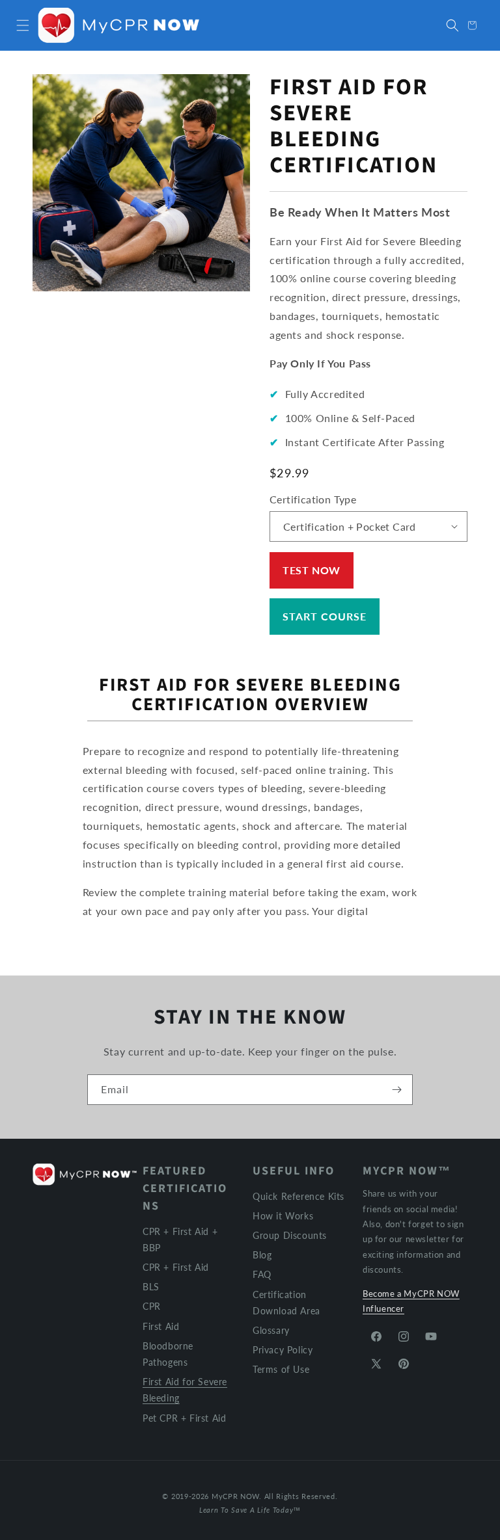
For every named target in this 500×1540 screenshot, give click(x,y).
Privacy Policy (282, 1349)
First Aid (161, 1326)
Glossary (271, 1330)
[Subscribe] (396, 1090)
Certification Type (313, 499)
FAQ (262, 1274)
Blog (262, 1254)
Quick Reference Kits (298, 1196)
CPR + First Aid (176, 1267)
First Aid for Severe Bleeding (185, 1389)
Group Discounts (290, 1235)
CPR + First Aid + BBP (180, 1239)
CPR (152, 1306)
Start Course (325, 616)
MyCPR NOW (235, 1496)
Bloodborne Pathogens (168, 1354)
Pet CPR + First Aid (184, 1418)
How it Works (283, 1215)
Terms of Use (281, 1369)
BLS (151, 1286)
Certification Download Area (286, 1302)
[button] (23, 25)
